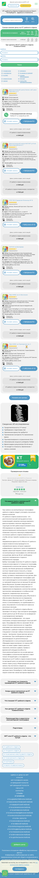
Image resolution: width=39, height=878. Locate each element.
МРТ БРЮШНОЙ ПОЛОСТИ (19, 785)
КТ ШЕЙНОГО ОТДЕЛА (11, 747)
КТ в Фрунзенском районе (19, 835)
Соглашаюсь (19, 869)
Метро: (3, 56)
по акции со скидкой (26, 73)
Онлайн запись (12, 121)
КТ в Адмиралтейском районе (19, 799)
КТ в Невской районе (19, 824)
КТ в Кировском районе (19, 810)
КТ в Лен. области (19, 818)
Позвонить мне (13, 5)
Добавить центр (19, 844)
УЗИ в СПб (19, 788)
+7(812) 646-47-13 (28, 225)
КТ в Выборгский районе (20, 805)
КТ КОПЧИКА (8, 762)
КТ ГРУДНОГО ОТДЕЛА (11, 751)
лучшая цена (7, 71)
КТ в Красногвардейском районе (19, 813)
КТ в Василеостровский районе (19, 802)
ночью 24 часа (7, 78)
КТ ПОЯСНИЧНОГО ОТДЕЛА (13, 758)
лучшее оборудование (24, 76)
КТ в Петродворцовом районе (19, 829)
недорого (23, 71)
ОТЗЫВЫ (19, 793)
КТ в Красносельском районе (19, 815)
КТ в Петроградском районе (19, 826)
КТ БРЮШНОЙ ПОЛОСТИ (19, 783)
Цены (33, 18)
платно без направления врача (26, 81)
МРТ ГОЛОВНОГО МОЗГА (19, 780)
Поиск (19, 65)
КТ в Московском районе (19, 821)
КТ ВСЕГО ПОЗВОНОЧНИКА (13, 765)
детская (22, 78)
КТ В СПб (19, 777)
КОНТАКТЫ (19, 791)
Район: (3, 49)
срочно (5, 81)
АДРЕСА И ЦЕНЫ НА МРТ (19, 775)
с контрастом (7, 73)
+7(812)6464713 (28, 121)
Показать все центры (19, 398)
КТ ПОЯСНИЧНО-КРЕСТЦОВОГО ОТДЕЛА (18, 754)
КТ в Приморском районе (19, 832)
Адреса (27, 18)
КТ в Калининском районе (19, 807)
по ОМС (5, 75)
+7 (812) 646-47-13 (25, 5)
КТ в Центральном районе (19, 837)
